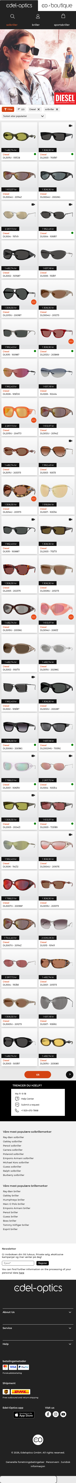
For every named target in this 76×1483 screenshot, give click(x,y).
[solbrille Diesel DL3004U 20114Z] (19, 174)
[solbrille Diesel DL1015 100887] (19, 529)
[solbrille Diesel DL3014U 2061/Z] (57, 608)
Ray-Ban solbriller (13, 1137)
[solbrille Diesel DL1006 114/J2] (19, 844)
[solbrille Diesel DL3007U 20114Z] (19, 923)
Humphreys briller (14, 1199)
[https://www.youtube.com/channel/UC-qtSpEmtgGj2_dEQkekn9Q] (63, 1414)
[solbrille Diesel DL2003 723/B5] (57, 804)
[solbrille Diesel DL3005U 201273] (19, 1001)
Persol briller (10, 1212)
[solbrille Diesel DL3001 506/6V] (19, 765)
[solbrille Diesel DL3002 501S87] (19, 253)
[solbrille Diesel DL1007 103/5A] (57, 489)
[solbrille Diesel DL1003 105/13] (57, 450)
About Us (8, 1312)
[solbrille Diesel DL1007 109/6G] (57, 1001)
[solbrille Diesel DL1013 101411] (57, 923)
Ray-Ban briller (12, 1191)
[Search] (12, 16)
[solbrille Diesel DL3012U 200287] (57, 686)
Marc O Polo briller (14, 1204)
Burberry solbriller (13, 1175)
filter (10, 109)
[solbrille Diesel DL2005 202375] (19, 568)
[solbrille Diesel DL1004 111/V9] (19, 214)
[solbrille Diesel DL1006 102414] (57, 371)
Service (7, 1328)
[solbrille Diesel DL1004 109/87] (57, 214)
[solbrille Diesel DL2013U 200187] (19, 293)
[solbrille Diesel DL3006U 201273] (57, 568)
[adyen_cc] (5, 1367)
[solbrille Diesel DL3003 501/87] (19, 1041)
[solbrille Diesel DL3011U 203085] (57, 1041)
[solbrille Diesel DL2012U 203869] (57, 332)
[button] (19, 5)
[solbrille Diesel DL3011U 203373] (19, 450)
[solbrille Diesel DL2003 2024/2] (19, 804)
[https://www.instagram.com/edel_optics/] (56, 1414)
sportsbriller (62, 24)
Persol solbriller (12, 1145)
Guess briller (10, 1216)
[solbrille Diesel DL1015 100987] (19, 332)
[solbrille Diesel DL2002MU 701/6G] (57, 726)
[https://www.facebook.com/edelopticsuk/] (48, 1414)
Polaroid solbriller (13, 1154)
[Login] (38, 16)
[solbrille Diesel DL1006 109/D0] (19, 371)
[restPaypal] (23, 1367)
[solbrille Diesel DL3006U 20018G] (19, 726)
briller (36, 24)
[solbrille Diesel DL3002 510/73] (19, 647)
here (21, 1272)
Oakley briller (11, 1195)
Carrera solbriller (12, 1149)
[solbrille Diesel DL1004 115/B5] (19, 962)
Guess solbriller (12, 1166)
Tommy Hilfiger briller (16, 1225)
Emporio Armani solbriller (18, 1158)
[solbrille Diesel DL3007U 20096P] (19, 883)
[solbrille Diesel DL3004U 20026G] (57, 174)
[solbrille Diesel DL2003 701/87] (57, 135)
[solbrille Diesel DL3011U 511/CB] (19, 135)
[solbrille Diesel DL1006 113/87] (57, 253)
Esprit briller (10, 1229)
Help (6, 1344)
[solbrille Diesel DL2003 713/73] (57, 529)
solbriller (11, 24)
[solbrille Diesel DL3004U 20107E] (57, 844)
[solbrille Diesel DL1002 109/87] (19, 686)
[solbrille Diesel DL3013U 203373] (57, 883)
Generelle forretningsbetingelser (25, 1462)
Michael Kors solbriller (16, 1162)
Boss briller (9, 1220)
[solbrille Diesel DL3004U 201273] (57, 293)
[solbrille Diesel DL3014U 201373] (19, 489)
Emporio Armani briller (16, 1208)
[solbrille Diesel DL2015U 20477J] (19, 411)
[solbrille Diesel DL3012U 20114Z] (57, 411)
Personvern (52, 1462)
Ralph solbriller (12, 1170)
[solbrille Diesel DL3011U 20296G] (57, 647)
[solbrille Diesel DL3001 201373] (57, 962)
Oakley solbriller (12, 1141)
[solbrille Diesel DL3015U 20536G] (19, 608)
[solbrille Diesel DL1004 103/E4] (57, 765)
